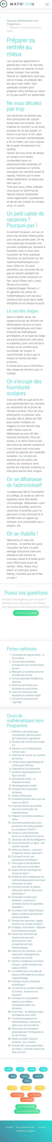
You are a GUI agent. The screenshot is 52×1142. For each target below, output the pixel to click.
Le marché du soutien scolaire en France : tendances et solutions (27, 991)
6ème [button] (8, 1069)
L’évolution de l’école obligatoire (28, 839)
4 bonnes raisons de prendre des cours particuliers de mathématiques (27, 809)
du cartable (26, 456)
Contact (42, 1127)
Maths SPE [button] (27, 1099)
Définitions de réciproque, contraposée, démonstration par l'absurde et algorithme (26, 735)
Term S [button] (12, 1088)
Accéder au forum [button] (26, 613)
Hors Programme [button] (26, 1106)
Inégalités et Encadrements (26, 768)
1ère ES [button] (38, 1076)
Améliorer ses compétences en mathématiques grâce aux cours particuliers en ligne (28, 880)
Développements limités (24, 785)
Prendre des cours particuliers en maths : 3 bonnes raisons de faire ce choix (28, 1049)
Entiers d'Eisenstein (22, 795)
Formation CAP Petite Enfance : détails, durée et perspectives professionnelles (28, 913)
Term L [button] (40, 1088)
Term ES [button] (26, 1088)
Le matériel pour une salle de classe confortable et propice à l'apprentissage (28, 974)
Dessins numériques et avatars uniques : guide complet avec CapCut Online (28, 964)
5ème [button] (20, 1069)
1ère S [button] (25, 1076)
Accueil (9, 1127)
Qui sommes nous (25, 1127)
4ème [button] (31, 1069)
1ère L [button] (27, 1081)
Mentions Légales (26, 1131)
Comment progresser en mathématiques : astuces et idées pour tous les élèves (26, 1021)
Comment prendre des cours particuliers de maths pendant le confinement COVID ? (27, 826)
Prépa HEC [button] (17, 1095)
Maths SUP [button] (34, 1095)
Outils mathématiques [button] (27, 1111)
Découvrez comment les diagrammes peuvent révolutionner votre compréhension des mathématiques (24, 941)
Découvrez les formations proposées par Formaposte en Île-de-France (27, 1032)
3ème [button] (43, 1069)
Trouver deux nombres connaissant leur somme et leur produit (28, 665)
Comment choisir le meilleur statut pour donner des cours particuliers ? (27, 890)
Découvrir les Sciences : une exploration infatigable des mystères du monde (26, 954)
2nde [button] (12, 1076)
